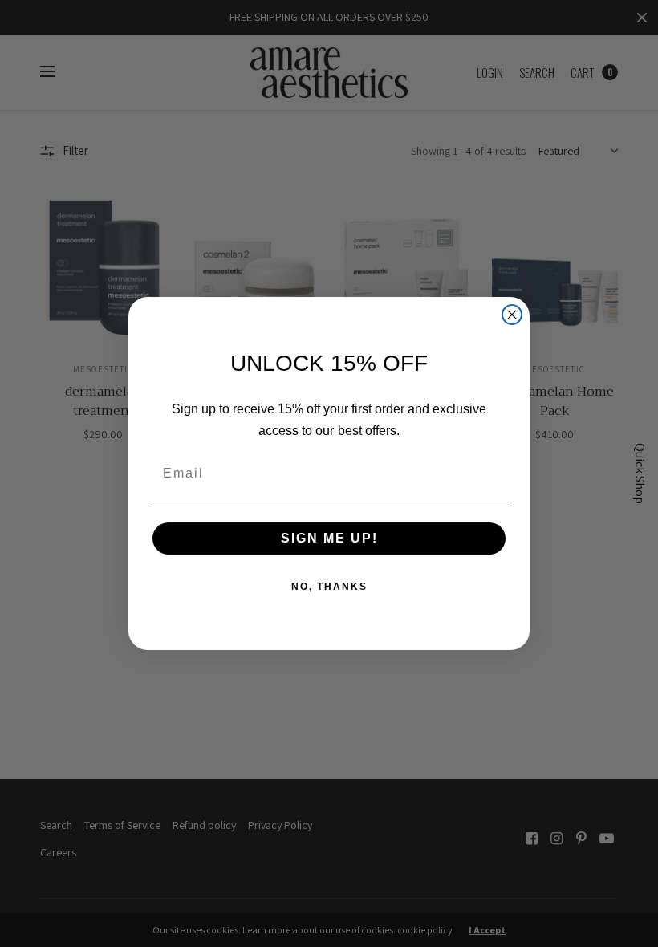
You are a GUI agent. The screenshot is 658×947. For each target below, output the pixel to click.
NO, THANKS (329, 586)
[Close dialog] (512, 314)
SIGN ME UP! (329, 538)
